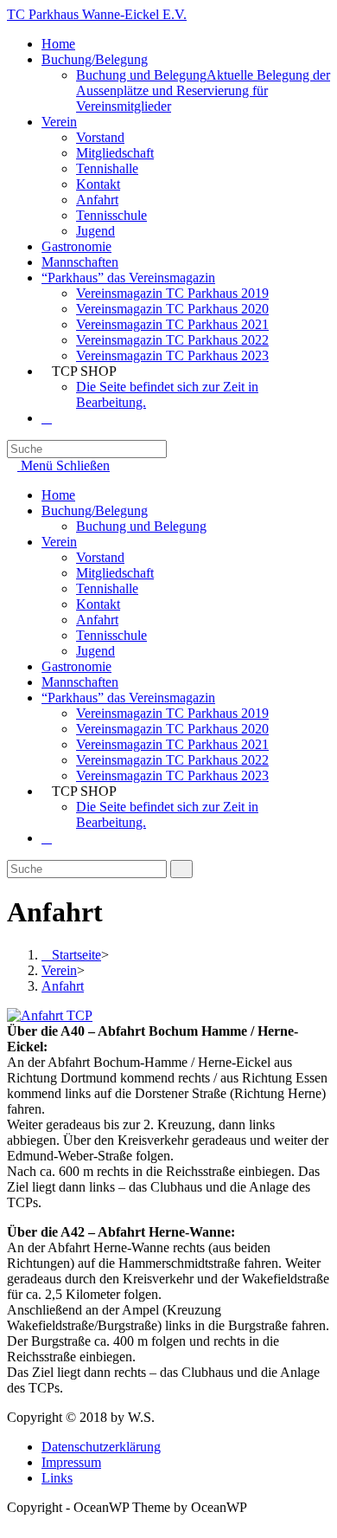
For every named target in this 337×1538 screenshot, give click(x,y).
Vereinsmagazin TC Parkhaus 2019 (172, 713)
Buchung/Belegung (94, 510)
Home (58, 495)
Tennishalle (107, 588)
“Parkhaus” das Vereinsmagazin (128, 697)
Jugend (95, 650)
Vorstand (100, 557)
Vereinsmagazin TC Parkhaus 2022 (172, 760)
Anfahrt (97, 619)
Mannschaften (79, 682)
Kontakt (98, 604)
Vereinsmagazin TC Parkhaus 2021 (172, 744)
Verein (59, 541)
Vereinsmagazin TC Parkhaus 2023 (172, 775)
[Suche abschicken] (181, 869)
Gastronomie (76, 666)
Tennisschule (111, 635)
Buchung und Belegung (141, 526)
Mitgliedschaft (115, 572)
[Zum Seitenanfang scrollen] (12, 1522)
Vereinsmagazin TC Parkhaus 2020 (172, 728)
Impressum (71, 1462)
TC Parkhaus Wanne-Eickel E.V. (97, 14)
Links (57, 1477)
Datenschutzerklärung (101, 1446)
